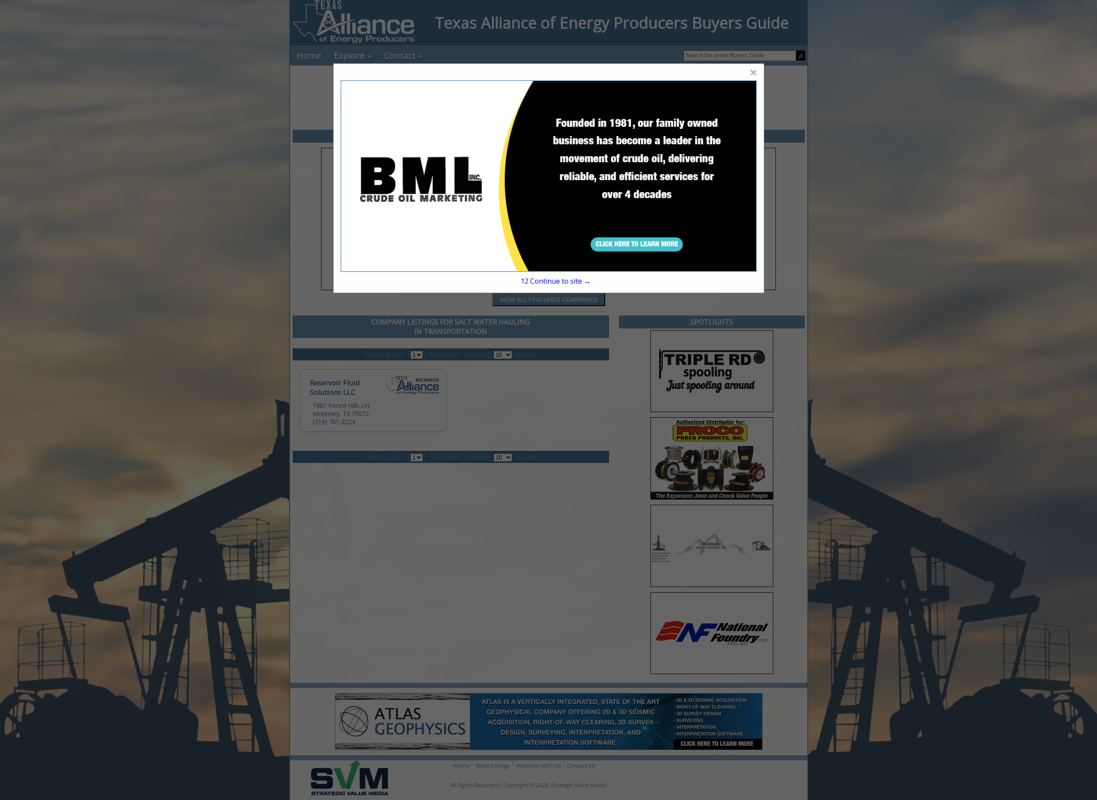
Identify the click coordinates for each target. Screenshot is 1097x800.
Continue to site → (556, 281)
